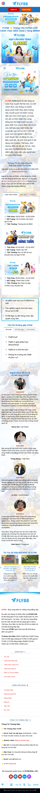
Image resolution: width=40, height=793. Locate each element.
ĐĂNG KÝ (14, 9)
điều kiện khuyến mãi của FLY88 (16, 181)
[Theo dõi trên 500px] (24, 776)
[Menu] (3, 3)
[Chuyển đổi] (3, 301)
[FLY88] (20, 3)
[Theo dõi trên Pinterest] (11, 776)
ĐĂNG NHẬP (26, 9)
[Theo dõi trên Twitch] (29, 776)
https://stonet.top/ (20, 172)
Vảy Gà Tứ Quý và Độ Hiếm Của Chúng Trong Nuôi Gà (10, 568)
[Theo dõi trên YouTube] (20, 776)
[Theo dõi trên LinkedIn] (15, 776)
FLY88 (4, 610)
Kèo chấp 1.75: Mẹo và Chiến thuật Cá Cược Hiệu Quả (30, 568)
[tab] (11, 194)
